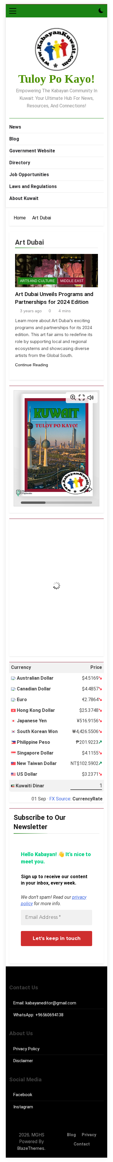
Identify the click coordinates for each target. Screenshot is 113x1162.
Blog (14, 139)
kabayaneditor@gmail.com (50, 1003)
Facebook (22, 1094)
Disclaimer (23, 1060)
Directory (19, 162)
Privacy (89, 1134)
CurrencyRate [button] (87, 799)
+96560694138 (49, 1014)
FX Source (59, 799)
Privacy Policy (26, 1048)
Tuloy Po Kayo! (56, 78)
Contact (82, 1144)
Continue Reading (31, 364)
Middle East (71, 281)
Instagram (23, 1106)
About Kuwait (24, 198)
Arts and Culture (37, 281)
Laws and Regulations (33, 186)
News (15, 127)
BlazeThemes (30, 1148)
